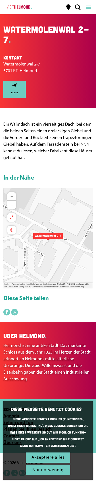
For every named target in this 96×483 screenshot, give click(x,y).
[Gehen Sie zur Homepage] (18, 7)
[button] (48, 238)
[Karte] (68, 7)
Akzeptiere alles (48, 457)
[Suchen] (78, 7)
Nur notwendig (48, 470)
